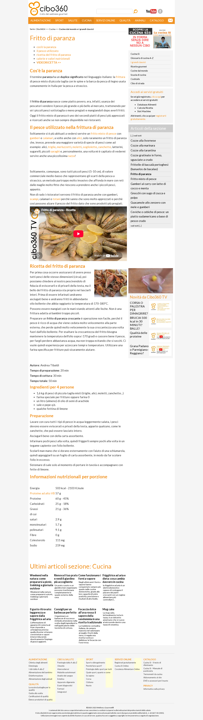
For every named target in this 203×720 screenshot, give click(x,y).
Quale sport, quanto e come (98, 672)
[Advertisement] (150, 249)
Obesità (60, 666)
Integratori (62, 692)
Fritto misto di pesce (143, 179)
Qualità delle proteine (138, 334)
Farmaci (60, 689)
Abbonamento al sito (152, 677)
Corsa (88, 679)
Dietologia (33, 666)
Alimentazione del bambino (40, 672)
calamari (48, 138)
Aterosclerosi (63, 669)
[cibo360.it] (48, 15)
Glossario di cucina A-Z (142, 58)
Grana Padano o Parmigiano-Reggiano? (139, 349)
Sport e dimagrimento (95, 662)
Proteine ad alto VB (42, 493)
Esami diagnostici (64, 685)
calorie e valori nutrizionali (53, 58)
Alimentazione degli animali (40, 679)
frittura (120, 77)
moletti (77, 147)
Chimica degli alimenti (38, 662)
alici (79, 138)
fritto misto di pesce (103, 133)
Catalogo (157, 20)
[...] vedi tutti (136, 135)
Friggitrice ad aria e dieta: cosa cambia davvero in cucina (114, 578)
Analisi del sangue (65, 675)
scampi (34, 199)
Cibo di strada (137, 83)
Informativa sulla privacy (154, 689)
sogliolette (90, 147)
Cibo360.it (40, 29)
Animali (140, 20)
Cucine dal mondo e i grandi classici (76, 29)
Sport (59, 20)
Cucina (87, 20)
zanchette (104, 147)
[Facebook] (160, 11)
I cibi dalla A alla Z (36, 669)
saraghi (55, 151)
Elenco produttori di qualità (40, 699)
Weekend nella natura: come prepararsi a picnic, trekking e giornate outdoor (41, 582)
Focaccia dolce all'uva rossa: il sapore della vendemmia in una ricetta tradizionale (90, 616)
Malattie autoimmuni (66, 672)
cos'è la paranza (46, 47)
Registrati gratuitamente (125, 662)
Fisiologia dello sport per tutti (99, 669)
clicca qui (156, 96)
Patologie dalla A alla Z (67, 662)
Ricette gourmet (139, 66)
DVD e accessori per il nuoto (155, 681)
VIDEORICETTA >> (49, 62)
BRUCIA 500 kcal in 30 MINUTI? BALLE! (138, 323)
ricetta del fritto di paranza (54, 54)
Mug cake (108, 609)
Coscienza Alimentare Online (127, 669)
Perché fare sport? (94, 666)
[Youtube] (151, 11)
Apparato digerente (66, 682)
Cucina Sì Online (122, 666)
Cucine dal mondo (139, 70)
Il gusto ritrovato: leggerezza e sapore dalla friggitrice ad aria (41, 614)
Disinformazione (36, 675)
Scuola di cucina (138, 74)
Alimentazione (40, 20)
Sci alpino (90, 675)
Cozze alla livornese (143, 140)
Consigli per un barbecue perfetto (65, 611)
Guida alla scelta (36, 693)
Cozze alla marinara (143, 145)
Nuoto (89, 685)
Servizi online (105, 20)
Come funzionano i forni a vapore (89, 577)
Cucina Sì (135, 54)
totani (56, 199)
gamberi (35, 138)
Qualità (124, 20)
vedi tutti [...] (136, 226)
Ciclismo (89, 682)
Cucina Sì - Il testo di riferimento (152, 663)
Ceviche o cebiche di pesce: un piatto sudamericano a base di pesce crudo (150, 216)
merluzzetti (64, 147)
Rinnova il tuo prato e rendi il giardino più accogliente (66, 578)
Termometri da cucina (152, 674)
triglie (52, 147)
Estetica (60, 679)
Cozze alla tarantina (143, 150)
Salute (72, 20)
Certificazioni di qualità (38, 696)
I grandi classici (138, 62)
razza (71, 156)
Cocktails (135, 79)
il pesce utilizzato (48, 51)
